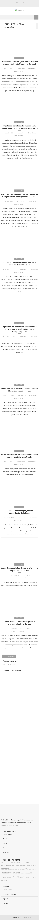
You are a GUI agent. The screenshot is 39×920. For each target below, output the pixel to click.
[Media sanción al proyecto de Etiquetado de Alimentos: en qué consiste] (19, 369)
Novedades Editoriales (10, 894)
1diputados (22, 869)
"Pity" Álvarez (18, 877)
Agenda (5, 899)
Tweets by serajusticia (8, 664)
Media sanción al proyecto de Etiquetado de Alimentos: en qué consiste (19, 389)
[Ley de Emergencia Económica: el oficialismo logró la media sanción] (19, 550)
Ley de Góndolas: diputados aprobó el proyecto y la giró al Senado (19, 622)
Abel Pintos (12, 869)
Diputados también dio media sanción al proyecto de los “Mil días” (19, 263)
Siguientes (11, 656)
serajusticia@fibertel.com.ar (9, 825)
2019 (30, 872)
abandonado (7, 863)
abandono (5, 868)
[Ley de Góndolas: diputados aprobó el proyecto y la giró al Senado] (19, 602)
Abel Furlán (24, 873)
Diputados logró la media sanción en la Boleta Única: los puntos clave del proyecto (20, 127)
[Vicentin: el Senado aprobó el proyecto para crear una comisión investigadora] (19, 433)
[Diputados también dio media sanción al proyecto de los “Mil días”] (19, 243)
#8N (2, 863)
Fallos (5, 848)
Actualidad (19, 58)
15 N (17, 869)
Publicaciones (7, 890)
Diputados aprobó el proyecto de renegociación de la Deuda (19, 511)
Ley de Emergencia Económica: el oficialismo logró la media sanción (19, 569)
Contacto (6, 903)
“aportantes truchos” (11, 872)
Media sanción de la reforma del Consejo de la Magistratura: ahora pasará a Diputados (19, 195)
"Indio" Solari (30, 865)
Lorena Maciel (7, 834)
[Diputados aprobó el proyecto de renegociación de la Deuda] (19, 492)
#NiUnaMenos (30, 877)
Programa (6, 852)
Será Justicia (21, 69)
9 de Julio (14, 863)
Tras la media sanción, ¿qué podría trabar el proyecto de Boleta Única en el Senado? (19, 62)
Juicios (5, 843)
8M (26, 868)
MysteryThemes (28, 917)
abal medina (32, 869)
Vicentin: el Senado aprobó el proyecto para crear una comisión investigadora (19, 455)
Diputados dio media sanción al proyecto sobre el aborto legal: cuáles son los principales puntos (20, 329)
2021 (18, 863)
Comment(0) (22, 578)
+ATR (35, 866)
